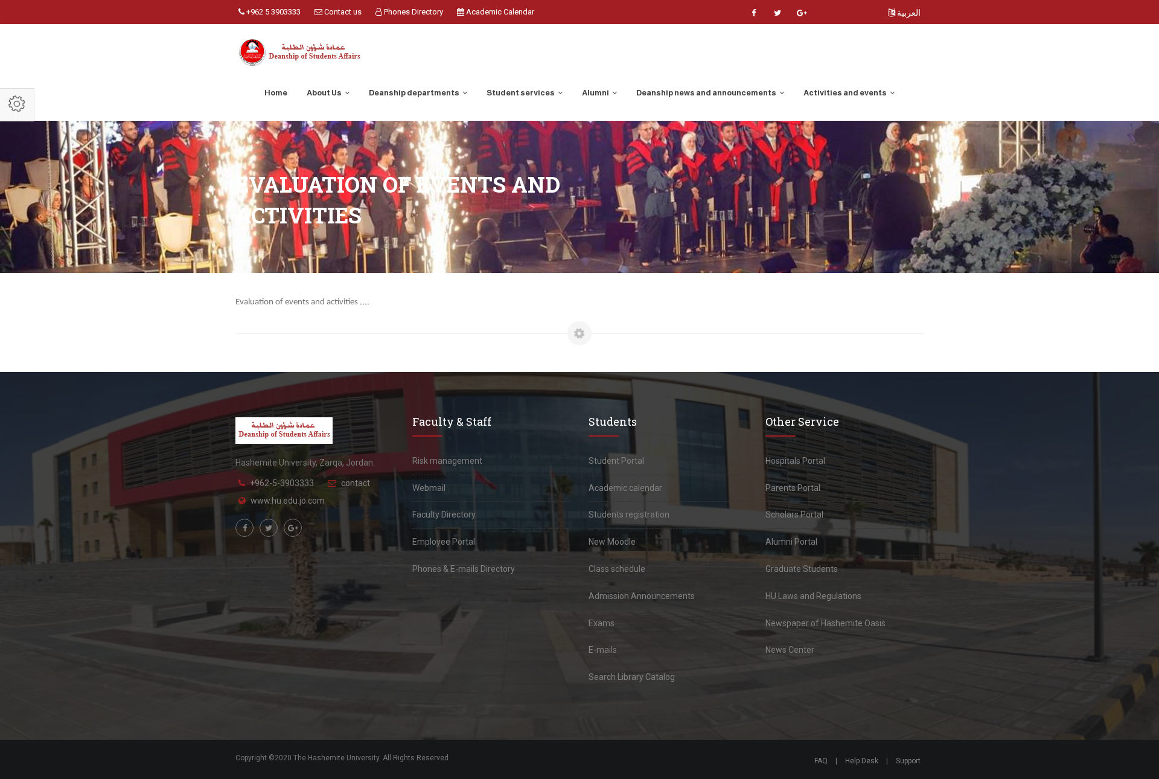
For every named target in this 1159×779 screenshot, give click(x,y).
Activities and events (845, 92)
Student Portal (616, 461)
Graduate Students (801, 569)
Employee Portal (443, 542)
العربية (908, 13)
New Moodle (612, 542)
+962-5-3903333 (282, 483)
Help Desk (861, 761)
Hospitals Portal (795, 461)
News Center (789, 650)
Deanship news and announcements (706, 92)
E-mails (603, 650)
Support (908, 761)
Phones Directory (412, 11)
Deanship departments (415, 92)
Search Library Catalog (632, 677)
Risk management (447, 461)
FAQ (821, 761)
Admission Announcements (642, 596)
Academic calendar (625, 488)
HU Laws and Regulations (813, 596)
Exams (602, 623)
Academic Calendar (499, 11)
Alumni (596, 92)
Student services (521, 92)
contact (355, 483)
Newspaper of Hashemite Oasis (825, 623)
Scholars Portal (794, 514)
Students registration (629, 514)
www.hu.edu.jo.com (288, 500)
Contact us (342, 11)
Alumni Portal (791, 542)
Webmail (428, 488)
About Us (325, 92)
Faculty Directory (444, 514)
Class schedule (617, 569)
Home (275, 92)
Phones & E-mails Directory (463, 569)
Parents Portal (792, 488)
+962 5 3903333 (272, 11)
